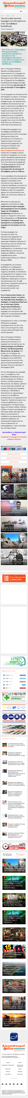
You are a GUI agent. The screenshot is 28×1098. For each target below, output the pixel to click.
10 (4, 1016)
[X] (6, 1084)
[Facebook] (2, 1084)
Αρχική (2, 15)
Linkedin (10, 439)
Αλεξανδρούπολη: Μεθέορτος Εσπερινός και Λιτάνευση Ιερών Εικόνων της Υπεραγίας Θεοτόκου (13, 479)
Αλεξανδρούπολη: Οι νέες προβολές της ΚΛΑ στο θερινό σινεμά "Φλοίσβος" (13, 903)
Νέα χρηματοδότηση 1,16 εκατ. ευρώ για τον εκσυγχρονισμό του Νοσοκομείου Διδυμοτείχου (16, 817)
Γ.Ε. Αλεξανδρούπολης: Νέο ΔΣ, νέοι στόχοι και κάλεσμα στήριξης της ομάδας (16, 745)
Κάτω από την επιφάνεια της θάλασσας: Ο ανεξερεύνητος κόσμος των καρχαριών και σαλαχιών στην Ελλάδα (14, 496)
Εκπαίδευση (8, 15)
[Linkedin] (10, 1084)
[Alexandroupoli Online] (14, 8)
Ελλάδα (13, 15)
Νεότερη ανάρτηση (14, 454)
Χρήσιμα (8, 1071)
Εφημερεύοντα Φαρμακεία (8, 1065)
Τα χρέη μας (8, 939)
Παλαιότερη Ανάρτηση (14, 458)
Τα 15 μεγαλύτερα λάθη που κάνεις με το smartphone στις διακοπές (14, 954)
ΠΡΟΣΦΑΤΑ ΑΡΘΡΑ (9, 738)
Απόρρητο (20, 1071)
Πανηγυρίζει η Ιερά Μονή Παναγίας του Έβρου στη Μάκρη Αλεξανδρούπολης (16, 825)
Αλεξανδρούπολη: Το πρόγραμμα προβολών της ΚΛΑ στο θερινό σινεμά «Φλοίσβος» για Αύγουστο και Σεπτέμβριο (13, 884)
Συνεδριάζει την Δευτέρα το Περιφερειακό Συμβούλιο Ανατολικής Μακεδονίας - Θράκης (16, 754)
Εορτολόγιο (8, 1068)
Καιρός (20, 1062)
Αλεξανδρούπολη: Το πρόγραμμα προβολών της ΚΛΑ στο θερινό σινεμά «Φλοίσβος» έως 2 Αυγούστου (13, 918)
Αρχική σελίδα (14, 462)
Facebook (4, 437)
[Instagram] (13, 1084)
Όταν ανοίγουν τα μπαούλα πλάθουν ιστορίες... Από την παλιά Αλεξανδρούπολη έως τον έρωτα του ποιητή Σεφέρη (14, 561)
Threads (23, 437)
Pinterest (17, 439)
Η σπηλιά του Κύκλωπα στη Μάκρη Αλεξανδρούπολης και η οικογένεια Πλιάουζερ (12, 545)
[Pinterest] (17, 1084)
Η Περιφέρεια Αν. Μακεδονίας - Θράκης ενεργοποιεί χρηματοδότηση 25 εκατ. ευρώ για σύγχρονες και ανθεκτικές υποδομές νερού (16, 773)
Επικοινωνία (20, 1074)
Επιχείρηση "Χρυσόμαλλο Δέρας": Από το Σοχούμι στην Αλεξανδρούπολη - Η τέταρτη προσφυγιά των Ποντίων (13, 528)
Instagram (15, 437)
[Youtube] (21, 1084)
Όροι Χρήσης (8, 1074)
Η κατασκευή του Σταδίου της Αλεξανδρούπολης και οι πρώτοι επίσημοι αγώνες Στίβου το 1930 (16, 763)
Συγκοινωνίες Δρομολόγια (20, 1066)
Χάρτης (20, 1068)
